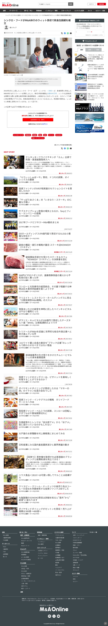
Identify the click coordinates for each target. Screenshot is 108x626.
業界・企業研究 (24, 535)
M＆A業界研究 (25, 538)
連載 (21, 592)
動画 (22, 543)
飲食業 (34, 135)
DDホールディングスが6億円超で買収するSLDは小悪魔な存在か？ (45, 234)
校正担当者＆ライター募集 (63, 598)
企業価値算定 (25, 578)
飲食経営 (28, 135)
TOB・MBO (58, 540)
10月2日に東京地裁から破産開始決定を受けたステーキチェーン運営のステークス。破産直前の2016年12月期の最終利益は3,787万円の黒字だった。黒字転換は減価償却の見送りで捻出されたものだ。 (48, 264)
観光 (56, 565)
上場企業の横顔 (59, 560)
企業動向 (57, 545)
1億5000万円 (52, 93)
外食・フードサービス (38, 138)
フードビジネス (26, 15)
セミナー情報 (76, 573)
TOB (4, 551)
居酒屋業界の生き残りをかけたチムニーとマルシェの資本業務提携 (49, 356)
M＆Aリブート (25, 545)
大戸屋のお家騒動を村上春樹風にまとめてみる (42, 433)
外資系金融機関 (77, 542)
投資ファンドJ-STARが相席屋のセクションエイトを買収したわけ (45, 189)
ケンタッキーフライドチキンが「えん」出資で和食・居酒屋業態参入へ (48, 158)
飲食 (40, 135)
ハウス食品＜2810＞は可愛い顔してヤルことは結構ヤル (45, 476)
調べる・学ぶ (28, 11)
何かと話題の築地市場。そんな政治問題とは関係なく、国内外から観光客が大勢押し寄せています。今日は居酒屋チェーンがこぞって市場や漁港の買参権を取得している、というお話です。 (49, 464)
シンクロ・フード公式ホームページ (13, 75)
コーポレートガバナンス (28, 581)
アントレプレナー (43, 555)
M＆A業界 (58, 542)
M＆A (4, 547)
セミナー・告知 (100, 11)
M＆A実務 (23, 563)
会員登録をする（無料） (38, 120)
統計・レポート (25, 588)
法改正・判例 (25, 568)
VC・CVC (40, 558)
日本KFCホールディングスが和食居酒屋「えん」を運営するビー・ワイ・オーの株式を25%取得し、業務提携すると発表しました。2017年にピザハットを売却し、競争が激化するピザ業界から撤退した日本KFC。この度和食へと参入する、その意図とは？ (49, 165)
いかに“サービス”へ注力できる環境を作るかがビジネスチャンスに (37, 79)
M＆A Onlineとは (32, 598)
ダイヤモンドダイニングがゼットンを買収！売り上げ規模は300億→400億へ (45, 510)
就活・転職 (76, 567)
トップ (7, 15)
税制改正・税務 (25, 576)
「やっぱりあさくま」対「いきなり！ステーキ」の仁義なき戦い (45, 201)
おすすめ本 (76, 557)
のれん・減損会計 (26, 573)
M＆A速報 (6, 535)
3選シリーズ (76, 565)
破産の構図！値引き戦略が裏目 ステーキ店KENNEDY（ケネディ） (45, 246)
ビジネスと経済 (79, 11)
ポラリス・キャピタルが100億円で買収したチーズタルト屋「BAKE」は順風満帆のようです (45, 321)
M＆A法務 (24, 566)
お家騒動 (57, 555)
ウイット (51, 135)
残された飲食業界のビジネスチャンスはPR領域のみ (33, 84)
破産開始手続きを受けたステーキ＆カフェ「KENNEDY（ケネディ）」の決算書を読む (46, 258)
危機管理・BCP (59, 557)
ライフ (90, 11)
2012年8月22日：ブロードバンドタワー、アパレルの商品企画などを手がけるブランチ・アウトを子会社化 (89, 26)
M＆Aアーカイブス (26, 541)
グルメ (75, 550)
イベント (75, 576)
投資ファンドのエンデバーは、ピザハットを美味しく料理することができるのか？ (45, 378)
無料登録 (101, 4)
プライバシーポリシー (43, 598)
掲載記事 (73, 598)
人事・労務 (24, 583)
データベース (13, 11)
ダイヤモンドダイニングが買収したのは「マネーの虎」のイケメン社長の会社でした (44, 389)
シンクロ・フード (18, 135)
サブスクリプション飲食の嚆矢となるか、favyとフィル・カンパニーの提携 (45, 212)
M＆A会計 (24, 571)
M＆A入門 (23, 549)
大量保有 (5, 549)
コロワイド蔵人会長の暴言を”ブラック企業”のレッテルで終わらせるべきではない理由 (45, 344)
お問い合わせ (80, 598)
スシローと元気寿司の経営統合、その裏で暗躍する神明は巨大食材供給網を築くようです (45, 287)
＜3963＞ (50, 91)
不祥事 (57, 552)
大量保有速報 (7, 538)
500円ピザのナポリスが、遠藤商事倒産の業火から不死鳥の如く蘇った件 (45, 276)
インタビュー (41, 542)
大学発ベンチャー (43, 550)
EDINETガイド (77, 540)
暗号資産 (75, 547)
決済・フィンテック (78, 535)
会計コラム (24, 586)
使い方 (5, 556)
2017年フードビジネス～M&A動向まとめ (39, 222)
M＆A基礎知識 (25, 552)
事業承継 (39, 11)
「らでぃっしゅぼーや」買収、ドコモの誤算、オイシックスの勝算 (44, 178)
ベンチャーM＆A (42, 553)
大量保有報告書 (59, 538)
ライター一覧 (93, 532)
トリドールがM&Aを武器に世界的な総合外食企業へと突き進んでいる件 (45, 332)
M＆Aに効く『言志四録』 (80, 555)
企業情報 (5, 554)
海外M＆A (58, 575)
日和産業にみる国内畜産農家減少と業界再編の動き (44, 444)
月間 (97, 50)
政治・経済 (58, 572)
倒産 (45, 135)
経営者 (57, 562)
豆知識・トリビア (78, 560)
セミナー (75, 581)
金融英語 (75, 562)
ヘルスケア (58, 567)
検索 (70, 4)
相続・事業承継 (42, 535)
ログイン (91, 4)
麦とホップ (13, 27)
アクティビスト (59, 535)
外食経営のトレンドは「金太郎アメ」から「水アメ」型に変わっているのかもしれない (45, 423)
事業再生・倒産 (59, 550)
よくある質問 (25, 557)
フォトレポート (77, 538)
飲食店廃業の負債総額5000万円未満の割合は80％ (32, 81)
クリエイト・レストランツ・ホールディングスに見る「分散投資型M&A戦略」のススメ (45, 299)
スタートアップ (66, 11)
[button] (76, 32)
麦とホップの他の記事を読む (63, 145)
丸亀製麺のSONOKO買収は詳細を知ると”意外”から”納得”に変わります (44, 498)
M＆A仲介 (58, 135)
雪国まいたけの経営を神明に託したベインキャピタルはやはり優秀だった (45, 310)
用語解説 (23, 554)
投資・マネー (76, 545)
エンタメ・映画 (77, 552)
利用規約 (52, 598)
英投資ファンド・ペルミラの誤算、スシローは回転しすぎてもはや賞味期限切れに (45, 412)
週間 (89, 50)
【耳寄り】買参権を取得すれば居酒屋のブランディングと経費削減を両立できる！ (49, 458)
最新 (81, 50)
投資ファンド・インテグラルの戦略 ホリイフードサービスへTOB (44, 400)
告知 (74, 579)
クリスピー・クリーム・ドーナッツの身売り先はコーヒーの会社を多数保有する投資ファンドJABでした (45, 487)
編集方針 (24, 598)
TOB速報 (5, 540)
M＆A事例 (41, 544)
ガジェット (76, 570)
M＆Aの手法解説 (26, 559)
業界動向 (57, 547)
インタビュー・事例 (51, 11)
